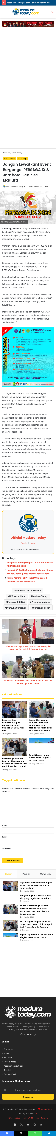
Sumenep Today (41, 607)
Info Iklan (8, 1057)
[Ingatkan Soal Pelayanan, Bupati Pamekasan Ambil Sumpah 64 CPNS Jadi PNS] (14, 709)
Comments (45, 874)
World (30, 1118)
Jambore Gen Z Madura (28, 590)
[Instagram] (31, 1034)
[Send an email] (24, 186)
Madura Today (40, 596)
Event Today (17, 153)
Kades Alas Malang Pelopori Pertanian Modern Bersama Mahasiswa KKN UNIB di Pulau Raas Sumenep (40, 725)
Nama (5, 825)
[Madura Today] (28, 11)
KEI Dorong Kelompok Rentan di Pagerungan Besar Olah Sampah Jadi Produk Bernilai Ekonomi (14, 762)
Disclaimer (8, 1049)
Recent (8, 874)
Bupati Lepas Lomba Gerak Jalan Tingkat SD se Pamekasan (40, 758)
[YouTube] (28, 1034)
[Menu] (3, 13)
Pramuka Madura (41, 602)
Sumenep (22, 158)
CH (36, 1113)
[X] (24, 1034)
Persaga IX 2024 (16, 602)
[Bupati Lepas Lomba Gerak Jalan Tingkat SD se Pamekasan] (41, 745)
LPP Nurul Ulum (17, 596)
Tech (37, 1118)
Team (24, 1118)
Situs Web (6, 848)
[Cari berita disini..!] (52, 13)
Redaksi (7, 1070)
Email (5, 837)
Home (7, 153)
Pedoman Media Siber (13, 1066)
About (17, 1118)
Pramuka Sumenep (16, 607)
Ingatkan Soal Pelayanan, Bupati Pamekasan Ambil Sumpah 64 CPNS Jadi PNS (13, 725)
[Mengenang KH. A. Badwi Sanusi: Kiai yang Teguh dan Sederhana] (10, 898)
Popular (26, 874)
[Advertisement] (28, 57)
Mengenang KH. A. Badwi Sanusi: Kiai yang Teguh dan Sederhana (36, 897)
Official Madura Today (14, 186)
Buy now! (45, 1118)
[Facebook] (21, 1034)
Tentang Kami (10, 1074)
